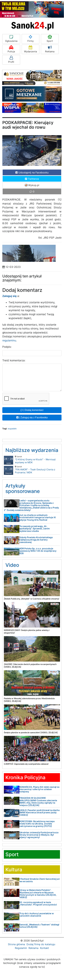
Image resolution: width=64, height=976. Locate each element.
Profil (11, 61)
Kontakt (44, 948)
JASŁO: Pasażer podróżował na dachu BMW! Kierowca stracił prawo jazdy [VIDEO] (39, 812)
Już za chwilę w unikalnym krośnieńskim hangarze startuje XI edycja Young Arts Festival (37, 517)
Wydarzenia (30, 51)
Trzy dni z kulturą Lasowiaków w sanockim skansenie (36, 914)
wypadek (12, 428)
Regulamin (21, 948)
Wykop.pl (33, 185)
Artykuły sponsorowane (22, 488)
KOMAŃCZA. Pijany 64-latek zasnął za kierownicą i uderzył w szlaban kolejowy (39, 789)
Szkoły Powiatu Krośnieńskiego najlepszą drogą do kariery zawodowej (36, 539)
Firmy (30, 40)
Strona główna (16, 944)
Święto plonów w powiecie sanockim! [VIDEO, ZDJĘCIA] (31, 732)
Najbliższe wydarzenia (31, 450)
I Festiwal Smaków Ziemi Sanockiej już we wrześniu (39, 880)
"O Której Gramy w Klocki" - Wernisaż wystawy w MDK (35, 459)
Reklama (49, 51)
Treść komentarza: (13, 360)
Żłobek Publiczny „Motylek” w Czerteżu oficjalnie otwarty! (31, 598)
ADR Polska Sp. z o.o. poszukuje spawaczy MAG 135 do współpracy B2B (37, 551)
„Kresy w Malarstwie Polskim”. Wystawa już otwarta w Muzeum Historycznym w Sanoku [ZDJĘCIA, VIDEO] (37, 893)
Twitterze (33, 178)
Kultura (13, 870)
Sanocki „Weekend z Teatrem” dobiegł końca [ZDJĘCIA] (39, 925)
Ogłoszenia (11, 40)
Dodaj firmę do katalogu (40, 944)
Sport (50, 40)
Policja (11, 51)
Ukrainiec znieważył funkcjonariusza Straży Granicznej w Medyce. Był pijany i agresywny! (38, 835)
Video (12, 565)
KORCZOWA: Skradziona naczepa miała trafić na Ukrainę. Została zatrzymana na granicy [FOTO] (37, 823)
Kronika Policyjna (25, 777)
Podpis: (7, 346)
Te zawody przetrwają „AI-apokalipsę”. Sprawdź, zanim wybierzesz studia (34, 528)
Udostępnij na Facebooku (33, 172)
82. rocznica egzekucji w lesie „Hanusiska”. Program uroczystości (38, 903)
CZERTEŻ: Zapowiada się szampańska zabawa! (26, 764)
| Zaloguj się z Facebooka (33, 417)
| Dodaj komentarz (33, 410)
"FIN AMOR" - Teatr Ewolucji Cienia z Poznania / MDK (35, 469)
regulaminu (9, 340)
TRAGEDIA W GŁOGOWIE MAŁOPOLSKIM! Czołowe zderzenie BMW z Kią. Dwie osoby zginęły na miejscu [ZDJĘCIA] (38, 801)
